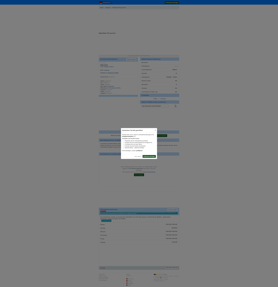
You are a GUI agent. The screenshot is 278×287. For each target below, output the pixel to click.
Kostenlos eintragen (149, 156)
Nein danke (138, 156)
